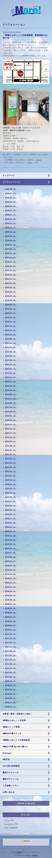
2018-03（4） (11, 621)
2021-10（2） (11, 437)
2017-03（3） (11, 672)
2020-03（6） (11, 518)
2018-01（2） (11, 630)
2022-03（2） (11, 416)
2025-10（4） (11, 232)
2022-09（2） (11, 390)
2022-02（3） (11, 420)
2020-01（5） (11, 527)
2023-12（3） (11, 326)
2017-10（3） (11, 642)
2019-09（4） (11, 544)
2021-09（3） (11, 441)
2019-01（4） (11, 578)
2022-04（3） (11, 411)
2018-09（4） (11, 595)
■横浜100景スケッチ (12, 733)
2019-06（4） (11, 557)
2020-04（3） (11, 514)
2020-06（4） (11, 506)
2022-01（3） (11, 424)
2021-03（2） (11, 467)
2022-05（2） (11, 407)
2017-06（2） (11, 660)
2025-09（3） (11, 236)
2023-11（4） (11, 330)
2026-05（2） (11, 202)
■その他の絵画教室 (11, 766)
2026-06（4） (11, 198)
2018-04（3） (11, 617)
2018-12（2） (11, 583)
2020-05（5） (11, 510)
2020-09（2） (11, 493)
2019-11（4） (11, 535)
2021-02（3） (11, 471)
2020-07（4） (11, 501)
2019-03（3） (11, 570)
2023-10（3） (11, 334)
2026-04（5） (11, 206)
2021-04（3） (11, 463)
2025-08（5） (11, 240)
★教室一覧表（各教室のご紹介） (18, 714)
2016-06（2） (11, 707)
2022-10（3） (11, 386)
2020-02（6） (11, 523)
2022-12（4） (11, 377)
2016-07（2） (11, 702)
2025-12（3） (11, 223)
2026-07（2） (11, 193)
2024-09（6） (11, 287)
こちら (38, 160)
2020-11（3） (11, 484)
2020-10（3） (11, 488)
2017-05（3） (11, 664)
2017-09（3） (11, 647)
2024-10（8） (11, 283)
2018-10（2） (11, 591)
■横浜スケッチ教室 (11, 727)
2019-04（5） (11, 565)
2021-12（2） (11, 429)
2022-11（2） (11, 381)
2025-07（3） (11, 245)
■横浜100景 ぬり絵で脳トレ (15, 746)
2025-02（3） (11, 266)
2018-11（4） (11, 587)
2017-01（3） (11, 677)
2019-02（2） (11, 574)
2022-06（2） (11, 403)
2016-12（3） (11, 681)
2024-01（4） (11, 322)
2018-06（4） (11, 608)
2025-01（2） (11, 270)
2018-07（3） (11, 604)
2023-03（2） (11, 364)
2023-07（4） (11, 347)
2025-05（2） (11, 253)
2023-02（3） (11, 369)
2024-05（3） (11, 304)
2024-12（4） (11, 275)
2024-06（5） (11, 300)
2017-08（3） (11, 651)
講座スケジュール (11, 772)
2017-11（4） (11, 638)
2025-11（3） (11, 227)
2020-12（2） (11, 480)
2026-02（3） (11, 215)
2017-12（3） (11, 634)
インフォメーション (12, 182)
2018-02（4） (11, 625)
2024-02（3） (11, 317)
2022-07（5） (11, 399)
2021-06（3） (11, 454)
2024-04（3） (11, 309)
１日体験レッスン (11, 785)
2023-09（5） (11, 339)
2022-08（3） (11, 394)
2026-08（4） (11, 189)
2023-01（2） (11, 373)
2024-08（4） (11, 292)
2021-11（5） (11, 433)
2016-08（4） (11, 698)
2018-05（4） (11, 612)
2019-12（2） (11, 531)
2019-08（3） (11, 548)
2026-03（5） (11, 210)
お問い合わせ (9, 792)
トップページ (9, 175)
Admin (34, 855)
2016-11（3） (11, 685)
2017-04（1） (11, 668)
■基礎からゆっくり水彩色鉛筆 (16, 740)
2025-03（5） (11, 262)
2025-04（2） (11, 257)
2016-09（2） (11, 694)
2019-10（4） (11, 540)
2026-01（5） (11, 219)
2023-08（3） (11, 343)
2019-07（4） (11, 553)
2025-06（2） (11, 249)
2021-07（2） (11, 450)
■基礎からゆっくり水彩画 (14, 720)
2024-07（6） (11, 296)
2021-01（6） (11, 476)
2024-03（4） (11, 313)
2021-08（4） (11, 446)
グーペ (27, 855)
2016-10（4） (11, 689)
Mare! (19, 852)
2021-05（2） (11, 458)
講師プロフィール (11, 779)
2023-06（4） (11, 352)
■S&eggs (7, 753)
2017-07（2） (11, 655)
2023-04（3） (11, 360)
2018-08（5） (11, 600)
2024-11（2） (11, 279)
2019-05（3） (11, 561)
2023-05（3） (11, 356)
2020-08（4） (11, 497)
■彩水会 (6, 759)
